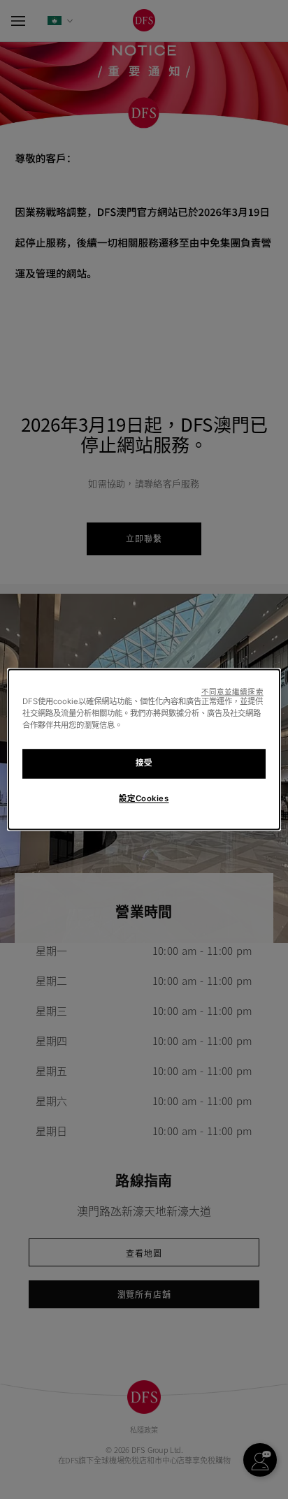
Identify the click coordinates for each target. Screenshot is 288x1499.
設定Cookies (143, 799)
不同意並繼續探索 (232, 691)
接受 (144, 763)
